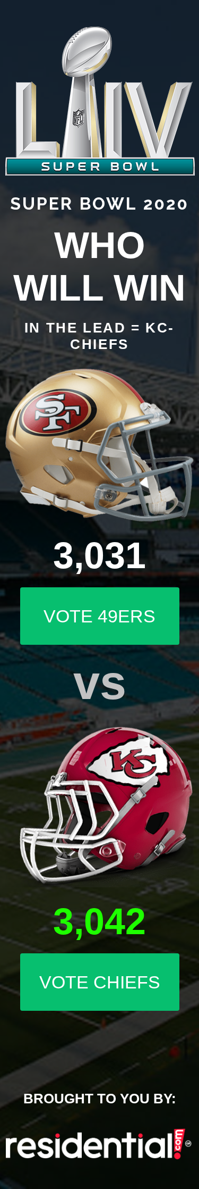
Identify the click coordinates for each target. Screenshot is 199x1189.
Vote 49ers (99, 616)
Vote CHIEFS (99, 982)
